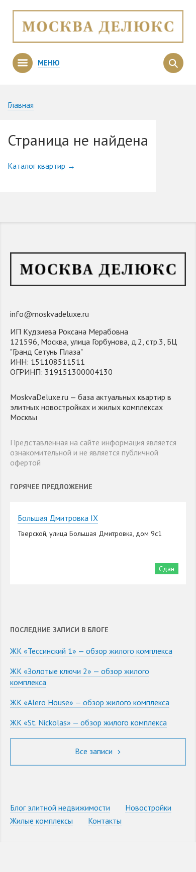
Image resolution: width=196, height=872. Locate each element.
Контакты (105, 821)
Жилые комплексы (41, 821)
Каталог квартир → (41, 166)
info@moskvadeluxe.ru (49, 314)
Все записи (95, 751)
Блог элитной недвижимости (60, 807)
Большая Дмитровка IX (58, 518)
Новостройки (148, 807)
